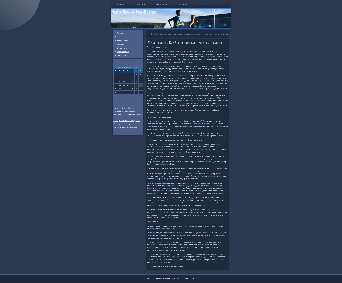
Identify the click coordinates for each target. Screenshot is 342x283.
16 (140, 81)
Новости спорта (123, 41)
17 (115, 85)
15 (136, 81)
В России (120, 44)
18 (120, 85)
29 (136, 88)
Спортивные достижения (127, 37)
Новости (140, 5)
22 (136, 85)
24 (115, 88)
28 (132, 88)
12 (124, 81)
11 (120, 81)
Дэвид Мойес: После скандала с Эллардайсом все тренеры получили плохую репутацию (126, 124)
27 (128, 88)
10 (115, 81)
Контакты (182, 5)
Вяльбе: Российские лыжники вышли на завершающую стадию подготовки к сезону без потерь (189, 34)
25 (120, 88)
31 (115, 92)
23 (140, 85)
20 (128, 85)
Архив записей (123, 52)
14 (132, 81)
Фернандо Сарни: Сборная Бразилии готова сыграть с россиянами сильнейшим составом (127, 111)
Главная (121, 5)
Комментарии (122, 48)
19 (124, 85)
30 (140, 88)
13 (128, 81)
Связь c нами (122, 55)
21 (132, 85)
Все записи (161, 5)
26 (124, 88)
